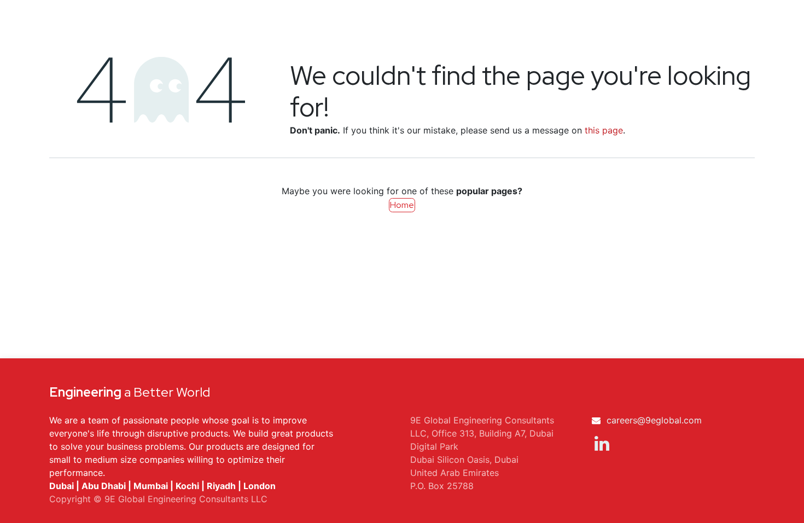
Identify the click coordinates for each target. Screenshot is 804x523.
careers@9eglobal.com (654, 420)
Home (402, 205)
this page (604, 130)
